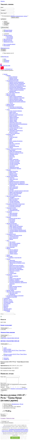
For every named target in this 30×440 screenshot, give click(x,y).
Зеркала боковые (13, 251)
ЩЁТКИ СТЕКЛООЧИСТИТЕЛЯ (10, 341)
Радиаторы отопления (14, 206)
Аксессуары (9, 256)
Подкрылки (12, 145)
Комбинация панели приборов (17, 181)
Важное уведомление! (6, 325)
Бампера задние (13, 78)
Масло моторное (13, 200)
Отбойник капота (13, 154)
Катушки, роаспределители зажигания (18, 190)
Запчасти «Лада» (7, 299)
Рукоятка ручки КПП (11, 297)
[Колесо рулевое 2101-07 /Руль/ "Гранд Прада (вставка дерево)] (16, 355)
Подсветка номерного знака (16, 281)
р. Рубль (6, 24)
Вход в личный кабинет (9, 44)
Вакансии (5, 306)
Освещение (9, 274)
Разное (11, 158)
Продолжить (4, 390)
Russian (10, 30)
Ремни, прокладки (13, 159)
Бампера (8, 75)
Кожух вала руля (13, 113)
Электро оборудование (12, 176)
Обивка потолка (10, 104)
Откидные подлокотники (15, 107)
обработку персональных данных (19, 16)
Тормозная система (14, 167)
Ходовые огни (12, 289)
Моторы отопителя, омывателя (17, 183)
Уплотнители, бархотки (15, 168)
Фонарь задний (13, 287)
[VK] (4, 59)
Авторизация (9, 37)
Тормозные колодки (14, 210)
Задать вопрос (6, 303)
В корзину (3, 415)
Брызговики (12, 150)
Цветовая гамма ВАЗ (14, 92)
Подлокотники (10, 105)
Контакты (5, 304)
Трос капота (12, 241)
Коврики (8, 169)
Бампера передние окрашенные (17, 83)
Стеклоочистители (11, 234)
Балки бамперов (13, 76)
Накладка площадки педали (16, 152)
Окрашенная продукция (12, 80)
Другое (11, 103)
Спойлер (11, 272)
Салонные (11, 222)
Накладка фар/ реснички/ (15, 268)
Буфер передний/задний (15, 151)
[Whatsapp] (6, 60)
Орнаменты (12, 294)
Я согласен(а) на (15, 16)
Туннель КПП (12, 273)
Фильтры (8, 217)
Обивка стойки (13, 121)
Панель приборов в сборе (15, 99)
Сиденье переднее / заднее (15, 127)
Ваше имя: (3, 376)
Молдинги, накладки (14, 143)
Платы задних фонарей (15, 278)
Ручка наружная (13, 137)
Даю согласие (15, 437)
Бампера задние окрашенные (16, 82)
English (10, 31)
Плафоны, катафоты (14, 279)
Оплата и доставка (8, 300)
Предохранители (13, 188)
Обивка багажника (14, 117)
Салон (8, 109)
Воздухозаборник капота (15, 261)
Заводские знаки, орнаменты (13, 291)
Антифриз (11, 197)
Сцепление (12, 165)
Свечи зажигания (13, 186)
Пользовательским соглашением (21, 430)
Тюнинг (8, 259)
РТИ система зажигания (15, 193)
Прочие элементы (13, 194)
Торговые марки (7, 308)
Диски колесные (10, 247)
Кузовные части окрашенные (16, 84)
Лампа (11, 277)
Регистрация (9, 36)
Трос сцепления (13, 215)
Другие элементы (13, 249)
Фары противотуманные (15, 286)
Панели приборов (10, 95)
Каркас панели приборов (15, 96)
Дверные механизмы (11, 223)
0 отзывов (3, 418)
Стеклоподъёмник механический (17, 230)
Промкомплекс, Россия (17, 404)
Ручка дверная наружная (15, 227)
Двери (10, 138)
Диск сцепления (13, 213)
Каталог (5, 74)
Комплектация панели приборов (17, 101)
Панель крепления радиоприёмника (18, 124)
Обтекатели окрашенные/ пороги (17, 86)
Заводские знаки (13, 293)
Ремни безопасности (14, 126)
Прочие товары (13, 129)
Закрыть (3, 1)
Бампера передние (13, 79)
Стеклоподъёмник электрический (17, 231)
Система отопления (14, 162)
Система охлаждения (14, 163)
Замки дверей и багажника (16, 226)
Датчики (11, 189)
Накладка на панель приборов (16, 266)
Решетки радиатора (14, 146)
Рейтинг (3, 387)
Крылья (11, 142)
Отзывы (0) (6, 359)
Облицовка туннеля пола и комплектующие (16, 131)
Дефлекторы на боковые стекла (17, 262)
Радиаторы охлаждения (15, 205)
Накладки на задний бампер (16, 269)
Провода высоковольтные (15, 192)
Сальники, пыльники (14, 160)
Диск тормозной (13, 209)
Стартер (11, 180)
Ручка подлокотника (14, 133)
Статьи (8, 311)
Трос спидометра (13, 244)
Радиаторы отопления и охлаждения (15, 203)
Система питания (13, 164)
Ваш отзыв (3, 383)
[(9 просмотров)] (11, 328)
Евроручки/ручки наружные (16, 265)
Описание (6, 358)
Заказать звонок (15, 17)
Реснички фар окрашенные (16, 87)
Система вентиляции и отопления (14, 295)
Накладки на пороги (14, 270)
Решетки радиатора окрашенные (17, 88)
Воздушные (12, 219)
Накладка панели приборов (16, 100)
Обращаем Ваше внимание (8, 332)
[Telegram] (6, 61)
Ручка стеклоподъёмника (15, 110)
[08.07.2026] (9, 328)
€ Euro (5, 21)
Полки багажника (13, 125)
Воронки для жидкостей (15, 257)
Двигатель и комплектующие (13, 196)
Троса (7, 240)
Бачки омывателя (13, 238)
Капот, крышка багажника (15, 141)
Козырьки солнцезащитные (16, 114)
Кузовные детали (10, 134)
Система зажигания (14, 201)
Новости (5, 307)
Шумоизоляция (13, 175)
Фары (10, 285)
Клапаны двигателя (14, 198)
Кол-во (2, 414)
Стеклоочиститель (13, 236)
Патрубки (11, 155)
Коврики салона (13, 173)
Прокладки (12, 156)
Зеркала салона (13, 252)
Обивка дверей (13, 120)
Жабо (10, 139)
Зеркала (8, 248)
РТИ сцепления (13, 214)
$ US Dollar (6, 23)
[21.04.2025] (9, 335)
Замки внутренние (14, 224)
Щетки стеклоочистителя (15, 235)
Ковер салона (12, 112)
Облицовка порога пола (15, 122)
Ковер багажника (13, 171)
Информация (6, 310)
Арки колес (12, 260)
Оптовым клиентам (8, 302)
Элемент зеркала (13, 253)
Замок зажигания (13, 179)
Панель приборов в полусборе (16, 97)
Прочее (11, 147)
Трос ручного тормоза (14, 243)
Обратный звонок (5, 48)
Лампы (8, 255)
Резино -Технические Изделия (13, 148)
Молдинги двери (10, 93)
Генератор (11, 177)
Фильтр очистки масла (15, 218)
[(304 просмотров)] (11, 335)
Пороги (11, 135)
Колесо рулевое (13, 116)
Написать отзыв (10, 418)
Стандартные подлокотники (16, 108)
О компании (6, 298)
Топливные (12, 221)
